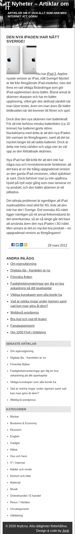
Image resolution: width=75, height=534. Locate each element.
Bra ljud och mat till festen (28, 319)
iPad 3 (51, 74)
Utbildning (16, 515)
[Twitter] (17, 244)
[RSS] (25, 244)
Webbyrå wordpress (24, 312)
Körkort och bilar (20, 475)
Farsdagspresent (22, 325)
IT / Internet (17, 462)
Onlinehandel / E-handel (25, 495)
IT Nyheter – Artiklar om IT (37, 6)
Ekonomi (15, 429)
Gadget (15, 443)
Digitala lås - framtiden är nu (30, 270)
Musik (14, 489)
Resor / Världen (20, 502)
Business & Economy (23, 423)
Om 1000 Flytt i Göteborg (28, 332)
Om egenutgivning (23, 264)
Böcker (14, 416)
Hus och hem (18, 456)
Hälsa (13, 449)
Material (15, 482)
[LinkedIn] (21, 244)
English (14, 436)
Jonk (65, 530)
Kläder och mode (21, 469)
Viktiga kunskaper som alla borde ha (36, 294)
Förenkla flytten (21, 277)
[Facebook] (13, 244)
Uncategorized (19, 508)
